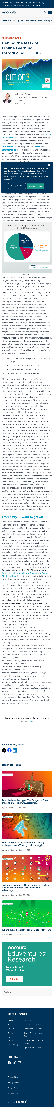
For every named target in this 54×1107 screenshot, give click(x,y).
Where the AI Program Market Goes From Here (26, 930)
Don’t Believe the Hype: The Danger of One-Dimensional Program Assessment (25, 801)
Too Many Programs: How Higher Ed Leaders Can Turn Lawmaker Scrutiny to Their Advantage (25, 888)
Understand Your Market (33, 1029)
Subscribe (14, 979)
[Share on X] (4, 750)
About (10, 1024)
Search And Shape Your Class (33, 1034)
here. (31, 721)
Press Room (29, 1020)
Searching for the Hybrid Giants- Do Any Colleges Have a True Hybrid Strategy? (23, 844)
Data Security (13, 1045)
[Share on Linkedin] (15, 750)
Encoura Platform (11, 1038)
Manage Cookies (17, 186)
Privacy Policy (13, 1083)
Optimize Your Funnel (32, 1048)
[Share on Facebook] (9, 750)
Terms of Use (13, 1077)
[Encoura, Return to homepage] (9, 12)
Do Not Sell (12, 1088)
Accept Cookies (35, 186)
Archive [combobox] (7, 992)
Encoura (5, 21)
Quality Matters (9, 147)
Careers (11, 1029)
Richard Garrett (24, 94)
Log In (10, 1020)
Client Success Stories (33, 1024)
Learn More (35, 5)
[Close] (49, 165)
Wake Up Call (17, 21)
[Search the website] (45, 12)
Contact (11, 1033)
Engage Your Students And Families (34, 1041)
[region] (27, 177)
